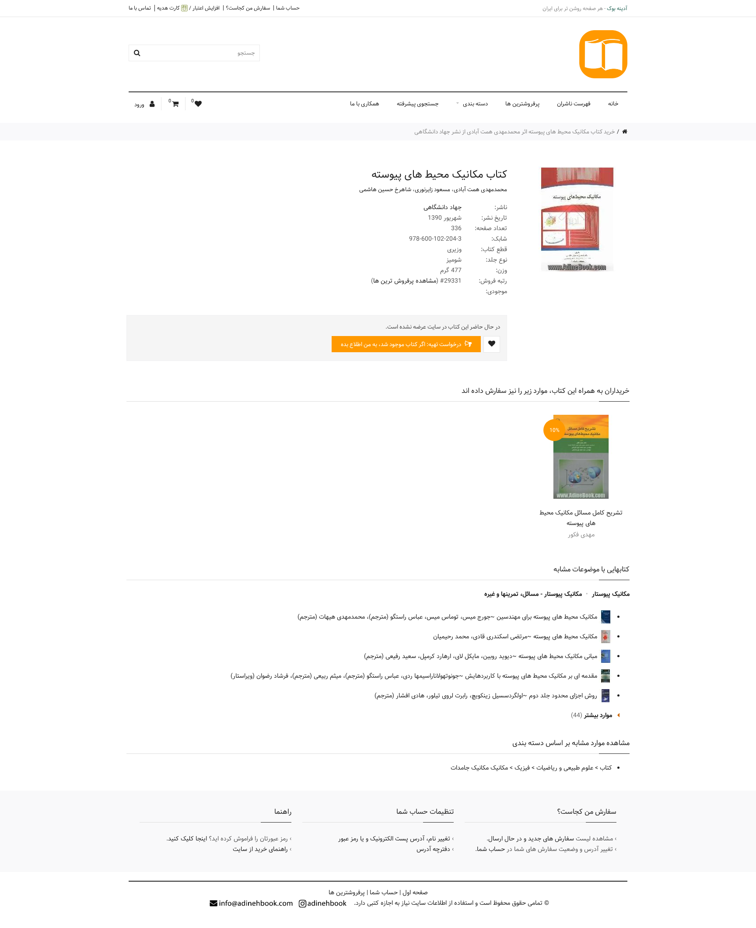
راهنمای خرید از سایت (260, 849)
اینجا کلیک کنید (187, 838)
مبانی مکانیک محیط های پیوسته (558, 656)
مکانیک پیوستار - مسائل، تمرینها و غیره (533, 594)
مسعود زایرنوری (432, 189)
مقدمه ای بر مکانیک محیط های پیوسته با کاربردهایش (532, 676)
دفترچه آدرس (433, 849)
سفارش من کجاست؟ (248, 8)
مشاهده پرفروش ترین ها (404, 281)
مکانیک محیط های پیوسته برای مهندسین (548, 617)
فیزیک (522, 768)
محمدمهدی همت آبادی (480, 189)
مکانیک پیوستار (611, 594)
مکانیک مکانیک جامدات (479, 768)
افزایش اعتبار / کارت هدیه (188, 8)
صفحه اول (415, 892)
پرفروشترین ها (522, 104)
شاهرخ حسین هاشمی (385, 189)
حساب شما (288, 8)
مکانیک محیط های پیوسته (566, 636)
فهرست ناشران (574, 104)
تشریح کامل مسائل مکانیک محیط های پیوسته (581, 518)
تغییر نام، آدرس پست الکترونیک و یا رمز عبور (394, 838)
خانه (613, 104)
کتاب (606, 768)
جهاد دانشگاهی (443, 207)
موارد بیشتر (598, 715)
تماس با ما (140, 8)
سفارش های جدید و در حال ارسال (531, 838)
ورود (140, 104)
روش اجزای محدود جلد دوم (564, 695)
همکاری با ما (364, 104)
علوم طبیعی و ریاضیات (564, 768)
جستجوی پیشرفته (418, 104)
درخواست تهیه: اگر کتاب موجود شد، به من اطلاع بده (401, 344)
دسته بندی (475, 104)
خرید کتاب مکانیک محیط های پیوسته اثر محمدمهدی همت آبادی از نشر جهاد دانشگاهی (514, 132)
